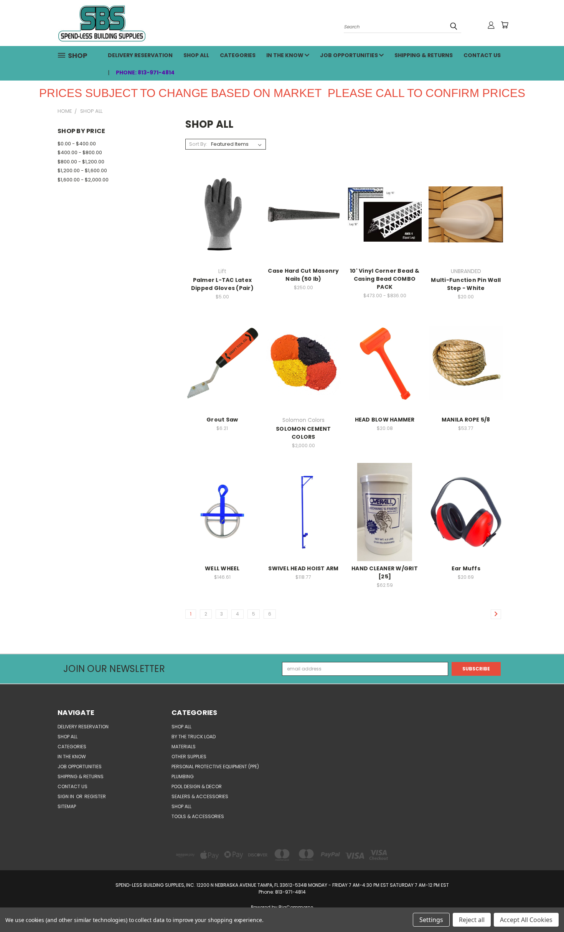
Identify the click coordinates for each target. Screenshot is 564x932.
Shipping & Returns (423, 55)
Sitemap (67, 806)
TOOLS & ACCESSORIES (198, 816)
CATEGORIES (238, 55)
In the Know (285, 55)
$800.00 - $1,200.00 (81, 161)
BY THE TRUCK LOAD (194, 736)
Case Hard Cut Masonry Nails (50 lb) (303, 275)
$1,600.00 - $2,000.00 (83, 179)
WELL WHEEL (222, 568)
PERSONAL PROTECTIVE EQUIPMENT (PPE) (215, 766)
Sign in (66, 796)
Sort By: (198, 144)
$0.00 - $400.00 (77, 143)
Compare (219, 214)
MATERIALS (184, 746)
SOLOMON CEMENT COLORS (303, 433)
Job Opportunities (349, 55)
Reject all (472, 920)
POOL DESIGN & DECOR (197, 786)
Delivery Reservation (140, 55)
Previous (545, 908)
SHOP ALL (196, 55)
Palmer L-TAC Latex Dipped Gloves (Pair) (222, 284)
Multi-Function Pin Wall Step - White (466, 284)
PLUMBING (183, 776)
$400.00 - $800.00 (80, 152)
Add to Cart (466, 226)
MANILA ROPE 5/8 (466, 419)
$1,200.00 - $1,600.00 (82, 170)
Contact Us (482, 55)
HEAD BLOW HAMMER (385, 419)
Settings (431, 920)
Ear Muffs (466, 568)
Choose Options (222, 226)
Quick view (222, 200)
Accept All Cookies (526, 920)
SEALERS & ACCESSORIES (200, 796)
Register (95, 796)
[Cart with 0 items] (504, 25)
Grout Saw (222, 419)
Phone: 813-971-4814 (145, 72)
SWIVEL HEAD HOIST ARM (303, 568)
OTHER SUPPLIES (189, 756)
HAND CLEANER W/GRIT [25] (384, 572)
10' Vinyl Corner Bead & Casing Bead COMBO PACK (384, 279)
